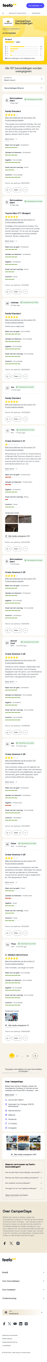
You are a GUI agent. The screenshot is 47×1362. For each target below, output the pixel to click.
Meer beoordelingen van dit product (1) (20, 961)
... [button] (22, 1056)
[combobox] (23, 79)
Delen (16, 190)
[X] (9, 1324)
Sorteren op (8, 77)
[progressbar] (17, 46)
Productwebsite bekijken (14, 120)
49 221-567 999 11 (15, 1100)
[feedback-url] (11, 115)
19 (28, 1056)
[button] (23, 79)
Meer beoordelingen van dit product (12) (20, 447)
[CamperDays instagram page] (18, 1243)
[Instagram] (26, 1324)
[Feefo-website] (9, 5)
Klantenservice (14, 1111)
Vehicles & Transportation (17, 13)
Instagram (12, 1128)
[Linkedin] (20, 1324)
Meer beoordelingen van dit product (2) (20, 220)
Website (11, 1115)
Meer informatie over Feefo (16, 1195)
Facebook (12, 1119)
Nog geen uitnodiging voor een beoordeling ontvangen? (23, 1070)
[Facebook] (3, 1324)
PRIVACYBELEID (7, 1339)
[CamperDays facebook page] (4, 1243)
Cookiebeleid (6, 1345)
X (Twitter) (12, 1123)
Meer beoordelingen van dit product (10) (20, 118)
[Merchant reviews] (8, 22)
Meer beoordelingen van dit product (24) (20, 579)
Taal (10, 1311)
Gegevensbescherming (9, 1342)
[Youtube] (15, 1324)
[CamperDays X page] (11, 1243)
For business (34, 5)
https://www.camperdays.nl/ (11, 29)
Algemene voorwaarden (10, 1335)
